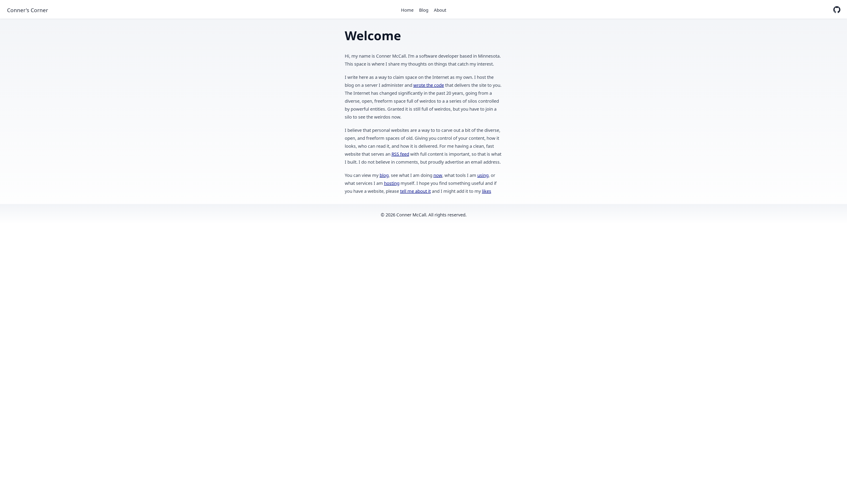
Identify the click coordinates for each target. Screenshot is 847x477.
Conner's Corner (27, 10)
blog (384, 175)
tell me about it (415, 191)
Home (407, 10)
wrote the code (428, 85)
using (483, 175)
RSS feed (400, 154)
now (437, 175)
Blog (423, 10)
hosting (391, 183)
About (440, 10)
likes (486, 191)
